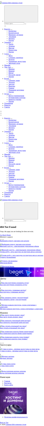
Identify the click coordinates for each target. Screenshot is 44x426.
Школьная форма (6, 263)
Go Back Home (5, 235)
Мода (10, 56)
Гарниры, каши (14, 80)
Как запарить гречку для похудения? (13, 299)
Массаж (11, 48)
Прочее (11, 40)
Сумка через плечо (7, 366)
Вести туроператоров (16, 96)
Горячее (11, 88)
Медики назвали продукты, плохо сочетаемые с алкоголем (21, 309)
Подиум (11, 59)
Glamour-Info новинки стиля (16, 424)
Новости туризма (15, 99)
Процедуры (13, 50)
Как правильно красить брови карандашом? (16, 333)
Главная (7, 381)
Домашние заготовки (16, 90)
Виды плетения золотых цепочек (12, 373)
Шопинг (12, 69)
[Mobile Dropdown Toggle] (11, 29)
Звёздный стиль (14, 63)
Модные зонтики (6, 358)
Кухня (6, 78)
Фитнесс (12, 38)
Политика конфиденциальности (16, 417)
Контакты (7, 383)
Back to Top (4, 422)
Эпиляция (12, 37)
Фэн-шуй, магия (14, 75)
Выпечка (12, 86)
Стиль (6, 54)
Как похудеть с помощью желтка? (12, 292)
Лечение (12, 46)
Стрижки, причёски (16, 58)
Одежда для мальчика (8, 257)
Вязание (12, 71)
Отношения (8, 103)
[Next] (3, 239)
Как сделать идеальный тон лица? (12, 328)
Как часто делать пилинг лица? (11, 317)
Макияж (7, 65)
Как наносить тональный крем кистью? (14, 322)
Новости (7, 105)
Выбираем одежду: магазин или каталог (14, 241)
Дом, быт (7, 67)
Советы (7, 107)
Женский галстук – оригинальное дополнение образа (19, 246)
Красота (7, 29)
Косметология (14, 33)
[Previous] (1, 239)
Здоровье (7, 42)
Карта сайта (8, 385)
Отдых (6, 94)
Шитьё (11, 73)
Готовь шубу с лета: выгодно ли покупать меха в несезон (21, 252)
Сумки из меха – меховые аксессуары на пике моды (19, 351)
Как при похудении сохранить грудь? (13, 285)
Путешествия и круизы (17, 98)
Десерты (12, 82)
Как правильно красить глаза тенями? (14, 339)
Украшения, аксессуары (17, 61)
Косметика (12, 31)
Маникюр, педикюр (16, 35)
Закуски (11, 84)
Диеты (11, 44)
